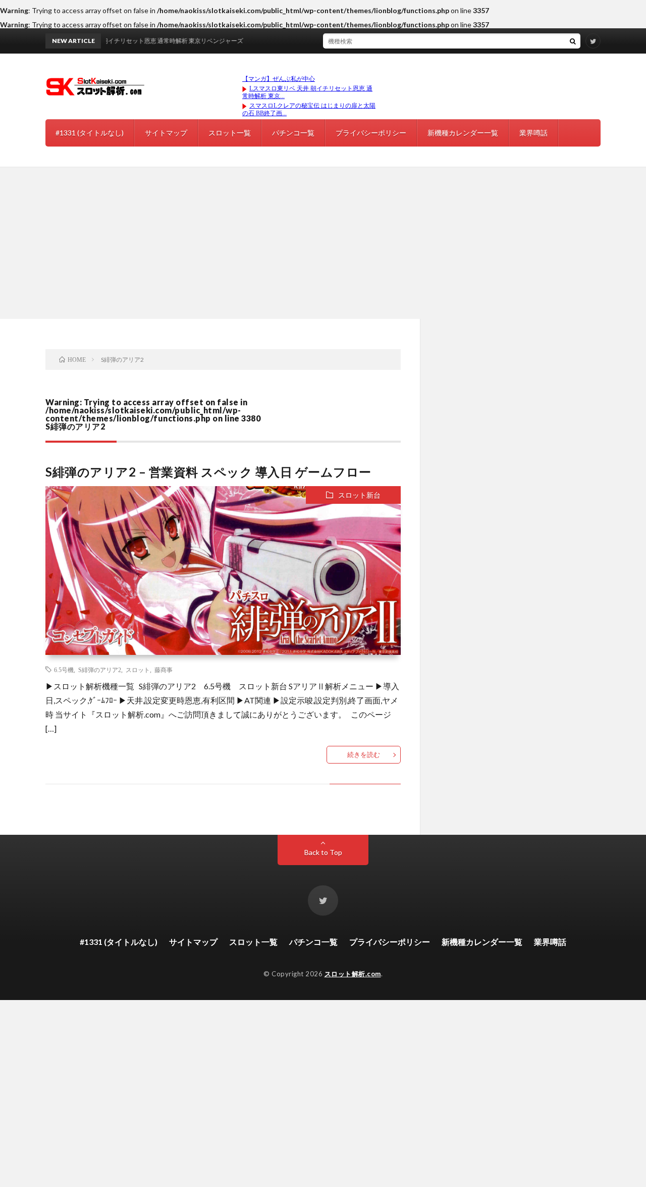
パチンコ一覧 (293, 132)
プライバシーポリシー (371, 132)
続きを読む (363, 754)
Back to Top (323, 852)
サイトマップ (166, 132)
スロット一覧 (229, 132)
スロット (138, 670)
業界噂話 (533, 132)
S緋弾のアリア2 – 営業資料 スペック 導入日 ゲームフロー (208, 471)
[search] (572, 41)
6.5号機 (64, 670)
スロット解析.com (353, 974)
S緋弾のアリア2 (99, 670)
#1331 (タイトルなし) (90, 132)
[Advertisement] (323, 243)
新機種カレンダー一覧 (462, 132)
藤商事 (163, 670)
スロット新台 (359, 495)
